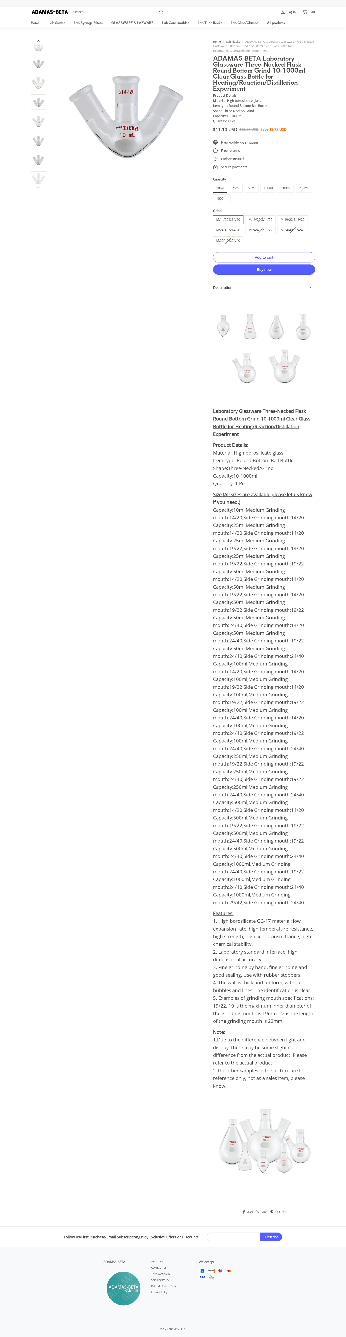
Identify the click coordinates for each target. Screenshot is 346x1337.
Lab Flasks (233, 42)
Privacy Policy (159, 1292)
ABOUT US (157, 1261)
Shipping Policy (160, 1280)
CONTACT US (159, 1267)
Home (35, 22)
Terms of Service (161, 1274)
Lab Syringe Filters (88, 22)
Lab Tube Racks (210, 22)
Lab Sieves (56, 22)
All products (276, 22)
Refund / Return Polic (163, 1286)
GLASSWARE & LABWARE (132, 22)
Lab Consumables (175, 22)
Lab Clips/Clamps (244, 22)
